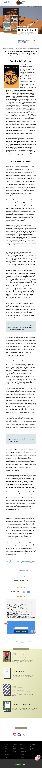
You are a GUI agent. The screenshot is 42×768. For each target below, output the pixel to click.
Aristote (5, 48)
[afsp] (19, 734)
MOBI (37, 48)
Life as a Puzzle (17, 688)
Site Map (21, 757)
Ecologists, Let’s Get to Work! (21, 704)
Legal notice (22, 748)
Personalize (24, 764)
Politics (6, 746)
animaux (11, 48)
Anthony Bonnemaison (17, 674)
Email (14, 628)
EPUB (34, 48)
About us (21, 746)
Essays (14, 746)
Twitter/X (32, 748)
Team (21, 749)
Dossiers (14, 751)
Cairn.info (24, 42)
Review (19, 26)
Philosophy (23, 26)
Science (6, 757)
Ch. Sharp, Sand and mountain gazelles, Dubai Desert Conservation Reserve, (32, 6)
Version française (19, 48)
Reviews (14, 748)
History (6, 755)
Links (21, 755)
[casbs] (14, 734)
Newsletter (33, 746)
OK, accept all (18, 764)
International (7, 752)
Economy (7, 749)
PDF (31, 48)
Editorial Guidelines (23, 751)
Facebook (33, 749)
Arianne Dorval (24, 41)
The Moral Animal (18, 671)
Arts (6, 751)
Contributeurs (22, 754)
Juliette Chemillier (16, 657)
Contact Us (22, 752)
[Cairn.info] (26, 735)
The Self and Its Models (19, 655)
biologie (8, 48)
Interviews (15, 749)
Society (6, 748)
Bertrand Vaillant (22, 40)
